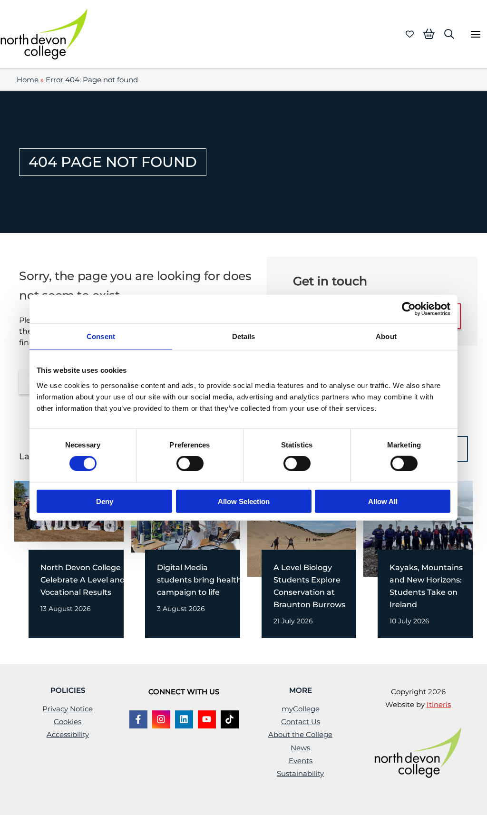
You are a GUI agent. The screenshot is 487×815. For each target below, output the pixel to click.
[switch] (190, 463)
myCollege (301, 709)
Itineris (439, 704)
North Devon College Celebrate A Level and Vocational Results (82, 580)
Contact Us (300, 722)
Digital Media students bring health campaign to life (199, 580)
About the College (300, 734)
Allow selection (244, 501)
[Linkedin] (184, 719)
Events (300, 761)
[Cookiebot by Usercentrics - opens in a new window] (408, 309)
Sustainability (300, 773)
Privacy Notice (67, 709)
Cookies (67, 722)
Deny (104, 501)
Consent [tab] (101, 336)
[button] (449, 34)
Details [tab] (243, 336)
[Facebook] (138, 719)
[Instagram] (161, 719)
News (300, 748)
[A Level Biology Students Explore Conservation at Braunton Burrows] (311, 528)
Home (28, 80)
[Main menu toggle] (475, 34)
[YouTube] (207, 719)
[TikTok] (230, 719)
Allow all (383, 501)
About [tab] (386, 336)
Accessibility (68, 734)
